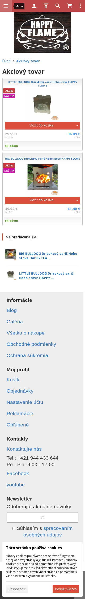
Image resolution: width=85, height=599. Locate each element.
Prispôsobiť (17, 589)
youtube (16, 484)
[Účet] (34, 6)
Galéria (15, 321)
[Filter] (46, 6)
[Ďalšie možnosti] (80, 6)
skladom (11, 146)
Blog (12, 310)
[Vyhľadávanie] (58, 6)
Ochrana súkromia (27, 355)
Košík (13, 379)
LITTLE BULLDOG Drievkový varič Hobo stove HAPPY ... (46, 275)
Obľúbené (18, 424)
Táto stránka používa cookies (34, 547)
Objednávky (20, 391)
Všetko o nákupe (26, 332)
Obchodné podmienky (31, 344)
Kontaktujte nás (24, 449)
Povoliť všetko (66, 589)
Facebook (18, 473)
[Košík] (70, 6)
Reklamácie (20, 413)
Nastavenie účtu (25, 402)
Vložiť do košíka (41, 125)
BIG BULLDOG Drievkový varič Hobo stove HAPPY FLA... (48, 255)
